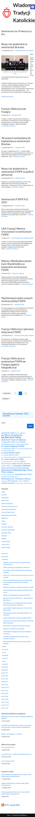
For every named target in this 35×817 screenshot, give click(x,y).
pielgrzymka (27, 463)
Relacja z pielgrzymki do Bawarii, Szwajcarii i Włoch (17, 618)
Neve (8, 815)
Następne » (6, 398)
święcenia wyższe (28, 483)
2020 (5, 681)
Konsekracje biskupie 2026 (8, 509)
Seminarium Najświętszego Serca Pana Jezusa (16, 471)
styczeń (6, 664)
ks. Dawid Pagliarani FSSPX (12, 446)
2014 (5, 699)
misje (18, 461)
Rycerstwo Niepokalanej (8, 530)
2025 (5, 667)
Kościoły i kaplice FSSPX (8, 512)
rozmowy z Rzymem (22, 466)
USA (8, 481)
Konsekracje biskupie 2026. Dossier (16, 414)
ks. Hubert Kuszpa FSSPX (7, 450)
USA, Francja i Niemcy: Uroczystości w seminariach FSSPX (16, 231)
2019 (5, 684)
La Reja (15, 461)
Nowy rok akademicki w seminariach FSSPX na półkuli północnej (17, 171)
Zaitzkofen (26, 481)
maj (5, 652)
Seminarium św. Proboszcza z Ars (9, 476)
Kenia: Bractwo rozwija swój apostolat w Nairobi (16, 626)
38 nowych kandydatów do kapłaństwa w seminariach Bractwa (16, 141)
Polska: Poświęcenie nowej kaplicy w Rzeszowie (16, 567)
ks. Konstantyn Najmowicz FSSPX (10, 455)
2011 (5, 708)
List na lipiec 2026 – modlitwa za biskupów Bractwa (15, 754)
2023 (5, 673)
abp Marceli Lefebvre (8, 433)
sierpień (6, 559)
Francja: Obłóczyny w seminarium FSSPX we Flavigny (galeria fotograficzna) (13, 363)
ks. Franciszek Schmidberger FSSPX (24, 448)
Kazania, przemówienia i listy (9, 506)
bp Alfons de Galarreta (11, 435)
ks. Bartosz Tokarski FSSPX (21, 444)
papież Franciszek (17, 463)
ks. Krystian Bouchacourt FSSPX (8, 457)
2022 (5, 676)
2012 (6, 705)
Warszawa (14, 481)
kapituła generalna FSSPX (8, 444)
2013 (6, 702)
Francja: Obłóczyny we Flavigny (13, 110)
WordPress (23, 815)
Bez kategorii (5, 497)
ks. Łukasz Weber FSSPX (7, 461)
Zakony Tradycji (29, 335)
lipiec (5, 646)
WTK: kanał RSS (12, 805)
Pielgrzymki (4, 518)
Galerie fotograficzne (17, 238)
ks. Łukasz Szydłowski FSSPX (12, 459)
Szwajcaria (4, 481)
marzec (6, 658)
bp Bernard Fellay (11, 437)
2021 (5, 679)
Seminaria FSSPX (20, 50)
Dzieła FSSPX (5, 500)
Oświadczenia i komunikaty (9, 515)
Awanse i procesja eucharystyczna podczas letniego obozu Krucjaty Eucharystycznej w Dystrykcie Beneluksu (17, 582)
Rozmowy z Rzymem (18, 273)
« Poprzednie (6, 393)
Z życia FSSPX (29, 50)
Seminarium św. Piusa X (23, 474)
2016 (5, 693)
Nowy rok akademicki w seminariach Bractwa (14, 46)
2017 (5, 690)
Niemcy (23, 461)
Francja (22, 442)
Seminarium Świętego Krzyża (7, 474)
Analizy (3, 492)
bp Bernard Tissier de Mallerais (13, 440)
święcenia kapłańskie (8, 483)
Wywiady (3, 538)
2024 (5, 670)
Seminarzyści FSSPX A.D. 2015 (14, 201)
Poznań (8, 466)
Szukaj (3, 423)
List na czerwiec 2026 (7, 761)
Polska (3, 466)
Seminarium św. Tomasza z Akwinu (16, 479)
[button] (32, 7)
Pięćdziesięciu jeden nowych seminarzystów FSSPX (17, 299)
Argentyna (22, 433)
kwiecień (6, 655)
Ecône (17, 442)
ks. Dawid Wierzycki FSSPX (8, 448)
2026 (5, 556)
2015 (5, 696)
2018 (6, 687)
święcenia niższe (19, 483)
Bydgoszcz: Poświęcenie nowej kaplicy (13, 628)
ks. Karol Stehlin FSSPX (10, 453)
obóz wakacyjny (6, 463)
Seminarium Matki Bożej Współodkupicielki (15, 468)
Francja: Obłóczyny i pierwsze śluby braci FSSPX (17, 331)
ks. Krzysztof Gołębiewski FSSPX (24, 457)
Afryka (17, 433)
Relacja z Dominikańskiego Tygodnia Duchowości (16, 595)
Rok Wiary (4, 524)
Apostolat (4, 494)
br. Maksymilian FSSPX (8, 442)
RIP (11, 466)
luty (5, 661)
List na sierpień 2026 (7, 747)
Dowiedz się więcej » (7, 96)
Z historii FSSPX (5, 541)
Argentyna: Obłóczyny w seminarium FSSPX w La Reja (18, 587)
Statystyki (4, 535)
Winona (20, 481)
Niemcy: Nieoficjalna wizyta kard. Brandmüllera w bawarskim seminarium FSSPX (16, 265)
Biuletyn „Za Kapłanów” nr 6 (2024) (11, 734)
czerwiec (6, 649)
